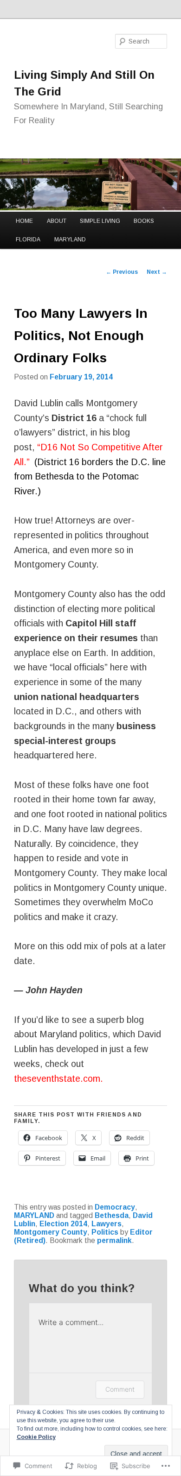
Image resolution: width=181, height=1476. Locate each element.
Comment (120, 1389)
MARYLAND (70, 239)
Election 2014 (63, 1224)
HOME (24, 221)
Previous (122, 272)
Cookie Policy (36, 1437)
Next (157, 272)
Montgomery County (50, 1232)
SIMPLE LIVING (100, 221)
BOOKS (144, 221)
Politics (104, 1232)
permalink (114, 1240)
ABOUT (56, 221)
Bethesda (112, 1215)
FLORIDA (28, 239)
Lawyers (106, 1224)
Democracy (115, 1207)
